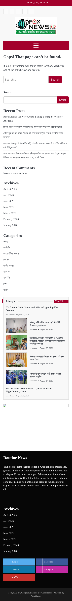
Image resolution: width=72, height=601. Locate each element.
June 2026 (8, 201)
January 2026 (10, 225)
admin (11, 314)
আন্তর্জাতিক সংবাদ (11, 253)
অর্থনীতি (6, 247)
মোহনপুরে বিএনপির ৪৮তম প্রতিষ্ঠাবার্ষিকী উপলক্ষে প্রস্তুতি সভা (45, 323)
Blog (5, 241)
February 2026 (11, 219)
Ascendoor (47, 593)
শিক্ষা (5, 283)
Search (7, 92)
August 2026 (10, 189)
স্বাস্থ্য (5, 289)
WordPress (36, 596)
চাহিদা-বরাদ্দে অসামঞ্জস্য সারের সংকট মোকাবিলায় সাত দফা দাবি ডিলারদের (32, 127)
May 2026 (8, 207)
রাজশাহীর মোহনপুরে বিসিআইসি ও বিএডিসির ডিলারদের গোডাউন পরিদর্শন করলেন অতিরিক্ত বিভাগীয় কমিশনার (47, 341)
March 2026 (9, 213)
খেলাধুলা (6, 259)
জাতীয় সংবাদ (8, 265)
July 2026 (8, 195)
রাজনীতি (6, 277)
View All (59, 301)
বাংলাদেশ (7, 271)
